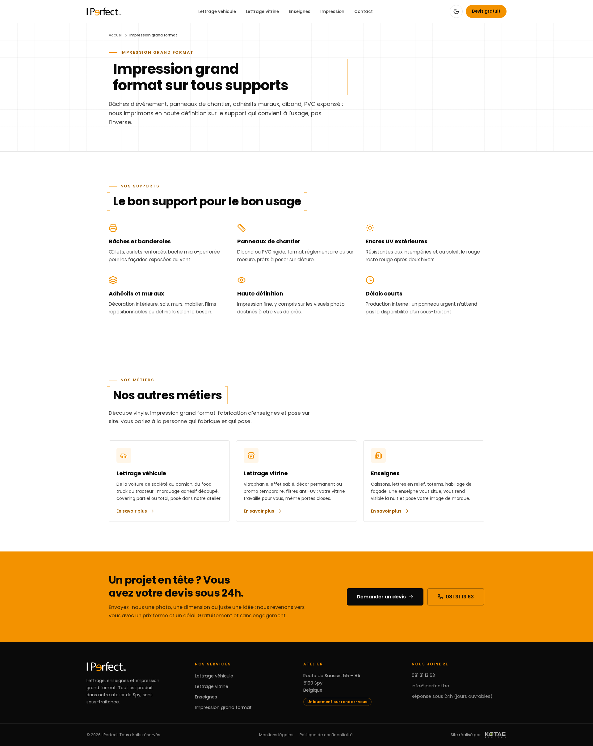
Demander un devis (381, 596)
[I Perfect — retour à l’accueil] (103, 11)
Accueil (116, 35)
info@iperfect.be (430, 686)
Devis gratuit (486, 11)
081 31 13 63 (460, 596)
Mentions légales (276, 734)
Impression (332, 12)
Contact (363, 12)
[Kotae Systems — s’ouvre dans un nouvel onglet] (495, 735)
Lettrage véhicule (217, 12)
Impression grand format (223, 707)
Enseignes (299, 12)
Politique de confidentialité (326, 734)
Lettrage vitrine (262, 12)
